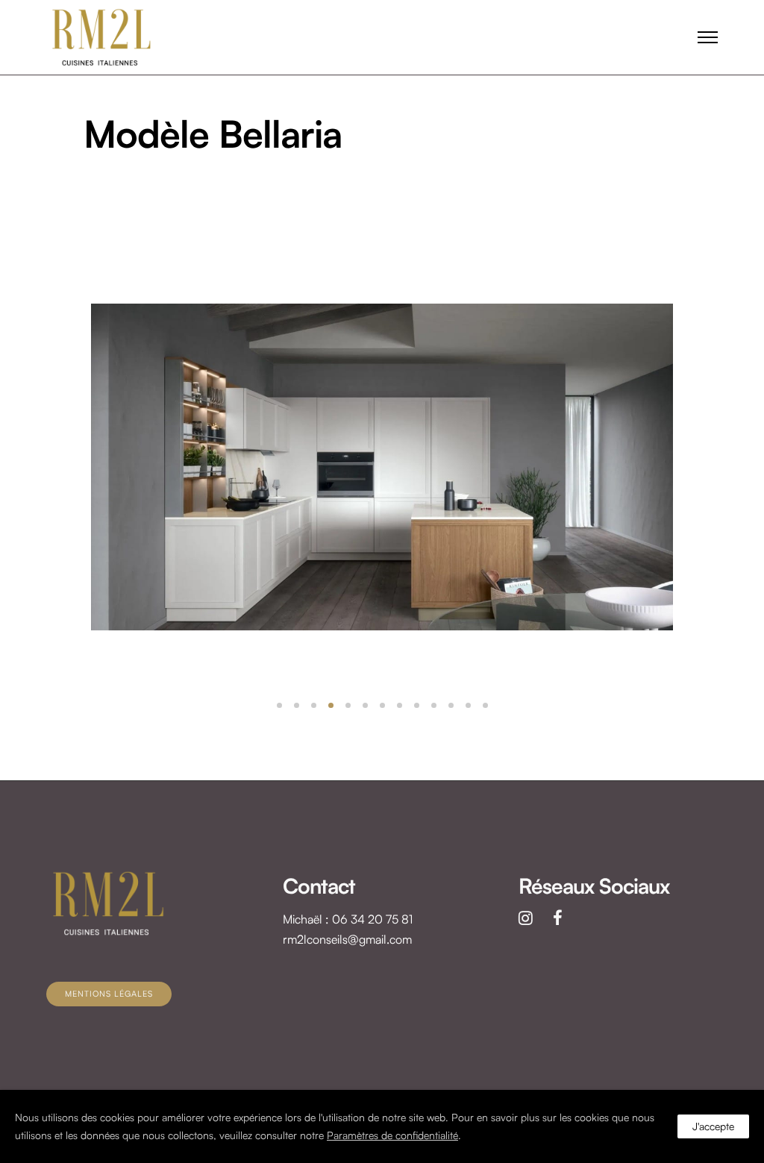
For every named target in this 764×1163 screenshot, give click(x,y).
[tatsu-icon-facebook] (558, 917)
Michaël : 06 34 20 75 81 (348, 919)
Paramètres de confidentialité (392, 1135)
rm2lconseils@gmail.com (347, 939)
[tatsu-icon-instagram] (530, 917)
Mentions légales (109, 993)
